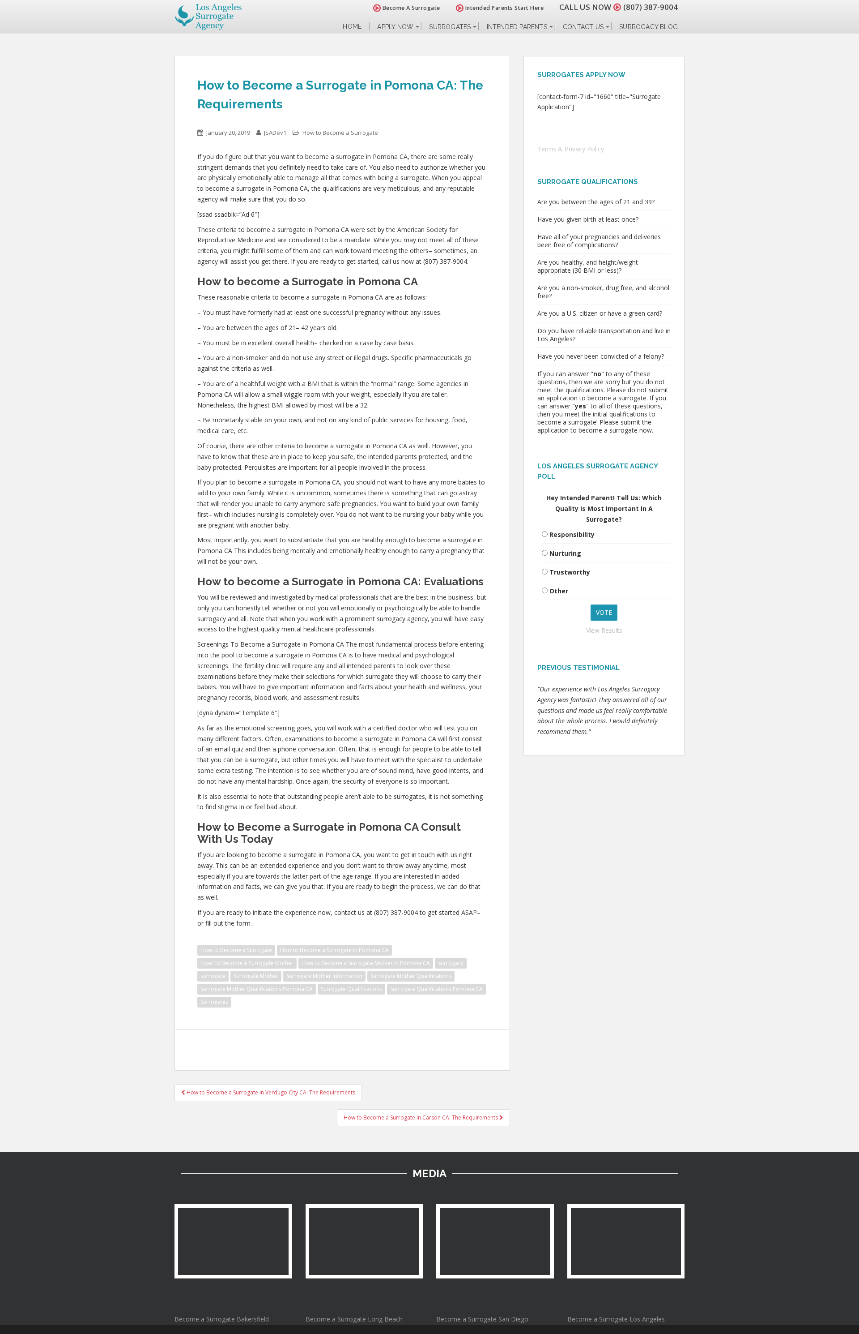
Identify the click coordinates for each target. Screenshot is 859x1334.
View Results (604, 630)
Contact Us (583, 26)
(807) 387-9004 (650, 7)
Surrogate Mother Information (324, 976)
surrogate (212, 976)
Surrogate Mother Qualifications (410, 976)
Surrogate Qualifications (351, 989)
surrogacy (451, 963)
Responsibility (572, 534)
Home (352, 26)
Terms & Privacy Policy (570, 149)
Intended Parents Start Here (504, 8)
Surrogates (450, 26)
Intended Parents (517, 26)
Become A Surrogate (410, 8)
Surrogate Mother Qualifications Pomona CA (256, 989)
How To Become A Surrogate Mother (246, 963)
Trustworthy (569, 572)
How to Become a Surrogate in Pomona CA (334, 950)
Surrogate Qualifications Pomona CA (436, 989)
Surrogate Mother (256, 976)
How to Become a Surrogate (340, 133)
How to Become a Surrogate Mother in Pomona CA (366, 963)
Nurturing (565, 553)
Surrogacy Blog (648, 26)
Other (558, 591)
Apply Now (395, 26)
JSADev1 (275, 133)
